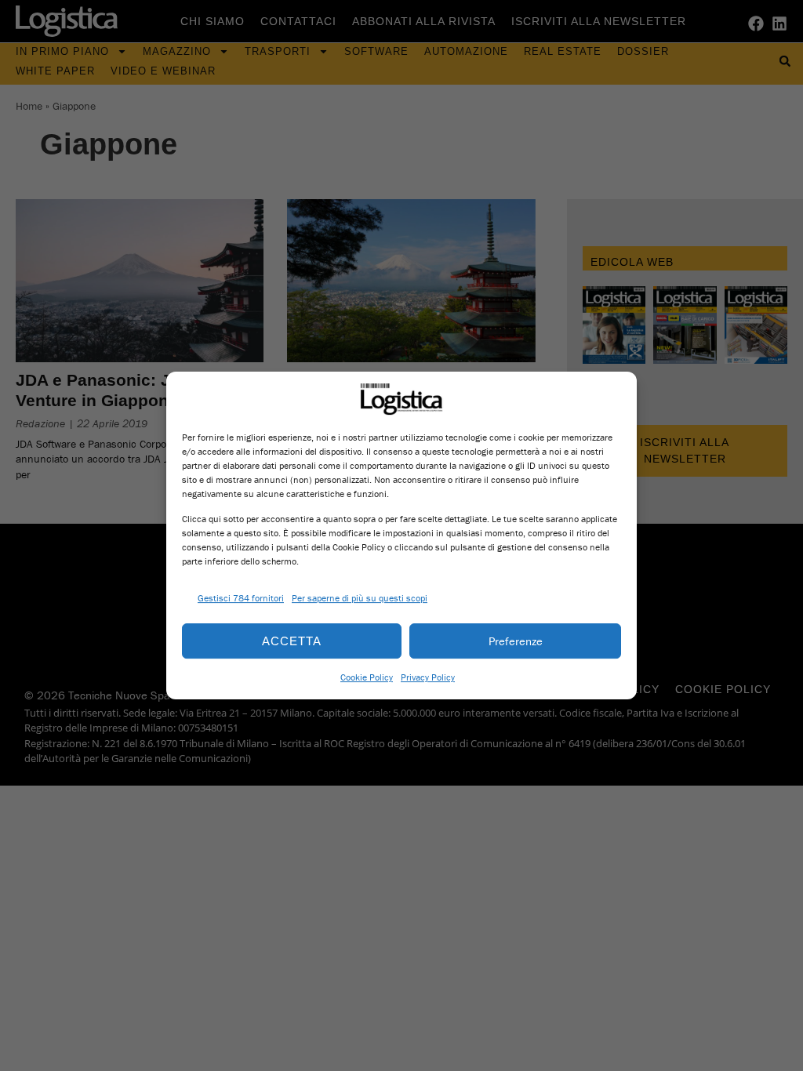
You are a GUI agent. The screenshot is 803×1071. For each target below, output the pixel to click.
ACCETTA (292, 641)
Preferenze (516, 641)
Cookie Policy (366, 677)
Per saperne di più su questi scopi (359, 598)
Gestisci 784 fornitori (241, 598)
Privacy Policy (428, 677)
